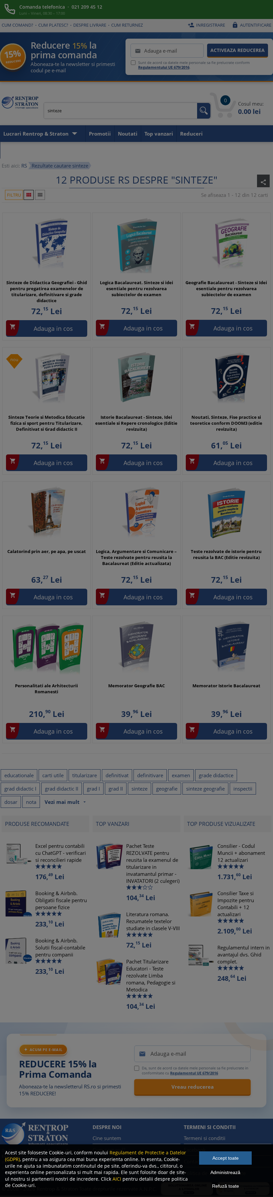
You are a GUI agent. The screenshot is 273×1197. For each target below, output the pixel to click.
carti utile (53, 775)
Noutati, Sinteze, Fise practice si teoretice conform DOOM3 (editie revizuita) (226, 423)
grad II (116, 788)
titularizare (84, 775)
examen (181, 775)
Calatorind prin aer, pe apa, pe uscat (46, 551)
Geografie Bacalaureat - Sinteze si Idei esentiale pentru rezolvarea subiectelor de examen (226, 289)
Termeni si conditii (204, 1138)
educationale (19, 775)
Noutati (127, 133)
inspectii (242, 788)
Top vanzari (158, 133)
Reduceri (191, 133)
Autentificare (251, 25)
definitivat (117, 775)
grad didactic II (61, 788)
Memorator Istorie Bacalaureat (226, 686)
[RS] (20, 103)
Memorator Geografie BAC (136, 686)
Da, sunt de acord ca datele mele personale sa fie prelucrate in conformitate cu (195, 1070)
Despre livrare (89, 25)
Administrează (225, 1172)
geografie (166, 788)
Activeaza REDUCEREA (237, 50)
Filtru (14, 195)
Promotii (100, 133)
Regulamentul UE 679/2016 (194, 1072)
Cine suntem (107, 1138)
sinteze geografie (205, 788)
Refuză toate (225, 1186)
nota (31, 802)
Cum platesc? (53, 25)
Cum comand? (17, 25)
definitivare (150, 775)
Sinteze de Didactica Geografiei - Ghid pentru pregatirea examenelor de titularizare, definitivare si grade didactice (46, 292)
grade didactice (216, 775)
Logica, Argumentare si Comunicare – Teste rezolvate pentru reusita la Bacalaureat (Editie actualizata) (136, 557)
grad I (93, 788)
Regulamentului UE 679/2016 (163, 67)
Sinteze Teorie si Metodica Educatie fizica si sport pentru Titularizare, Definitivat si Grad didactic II (46, 423)
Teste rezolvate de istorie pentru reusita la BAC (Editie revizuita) (226, 554)
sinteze (139, 788)
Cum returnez (127, 25)
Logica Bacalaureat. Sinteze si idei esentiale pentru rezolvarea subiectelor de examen (136, 289)
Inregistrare (206, 25)
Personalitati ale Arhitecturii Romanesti (46, 689)
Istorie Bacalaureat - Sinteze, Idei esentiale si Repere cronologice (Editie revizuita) (136, 423)
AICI (117, 1179)
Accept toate (225, 1158)
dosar (10, 802)
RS (24, 165)
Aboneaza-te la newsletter (37, 150)
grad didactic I (20, 788)
